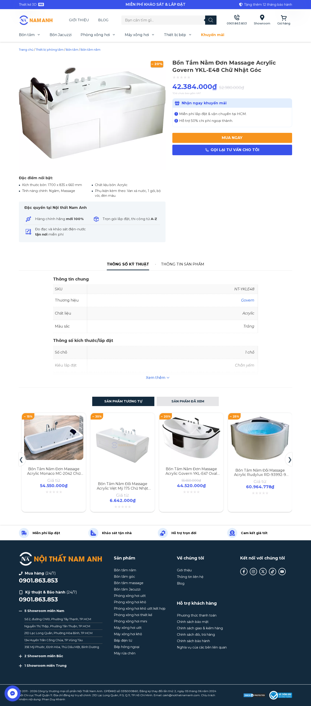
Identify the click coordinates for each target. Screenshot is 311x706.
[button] (123, 401)
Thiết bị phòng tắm (50, 49)
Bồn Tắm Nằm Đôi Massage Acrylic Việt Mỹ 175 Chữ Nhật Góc (122, 488)
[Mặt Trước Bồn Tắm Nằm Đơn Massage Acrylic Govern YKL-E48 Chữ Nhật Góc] (92, 169)
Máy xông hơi (137, 35)
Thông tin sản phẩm (182, 264)
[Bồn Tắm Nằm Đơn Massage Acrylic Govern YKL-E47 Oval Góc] (191, 418)
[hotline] (237, 20)
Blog (103, 20)
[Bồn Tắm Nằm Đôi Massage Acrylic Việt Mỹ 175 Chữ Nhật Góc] (122, 418)
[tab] (128, 264)
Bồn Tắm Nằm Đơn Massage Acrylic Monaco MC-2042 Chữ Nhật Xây (54, 473)
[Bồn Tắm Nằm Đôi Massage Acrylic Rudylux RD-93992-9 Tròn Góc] (260, 418)
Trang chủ (26, 49)
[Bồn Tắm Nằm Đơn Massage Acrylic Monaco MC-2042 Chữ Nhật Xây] (53, 418)
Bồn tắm (27, 35)
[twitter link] (263, 571)
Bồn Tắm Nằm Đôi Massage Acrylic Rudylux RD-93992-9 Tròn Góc (260, 474)
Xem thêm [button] (155, 377)
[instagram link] (253, 571)
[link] (64, 4)
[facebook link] (243, 571)
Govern (247, 300)
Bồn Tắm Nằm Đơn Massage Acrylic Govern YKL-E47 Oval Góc (191, 473)
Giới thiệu (79, 20)
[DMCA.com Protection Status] (254, 695)
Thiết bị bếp (175, 35)
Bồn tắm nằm (90, 49)
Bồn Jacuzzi (60, 35)
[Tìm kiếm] (211, 20)
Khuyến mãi (212, 35)
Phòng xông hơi (95, 35)
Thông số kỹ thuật (128, 264)
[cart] (283, 20)
